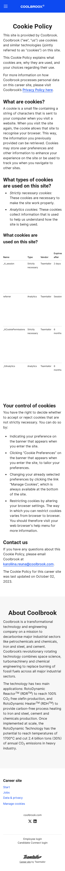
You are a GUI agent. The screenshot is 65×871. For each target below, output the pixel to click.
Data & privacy (13, 797)
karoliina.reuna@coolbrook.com (28, 564)
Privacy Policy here (38, 90)
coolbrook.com (33, 815)
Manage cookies (14, 803)
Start (6, 787)
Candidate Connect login (32, 842)
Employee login (32, 838)
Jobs (6, 792)
